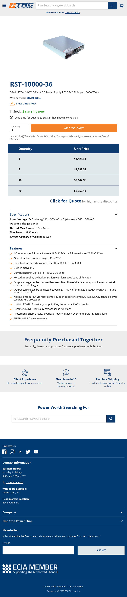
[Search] (112, 5)
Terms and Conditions (55, 586)
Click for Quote (65, 201)
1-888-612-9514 (72, 12)
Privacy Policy (76, 586)
